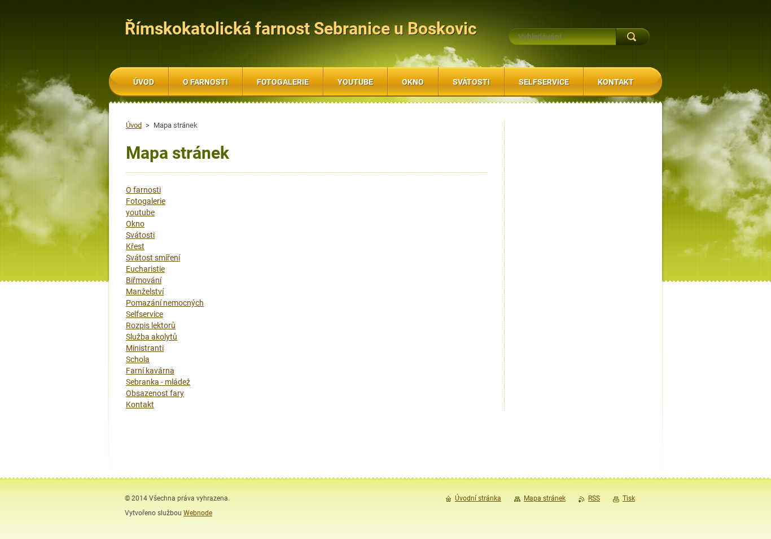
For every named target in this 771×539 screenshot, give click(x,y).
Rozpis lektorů (151, 325)
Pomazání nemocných (165, 302)
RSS (594, 498)
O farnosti (143, 189)
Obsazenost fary (155, 393)
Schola (138, 359)
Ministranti (145, 348)
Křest (135, 246)
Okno (135, 223)
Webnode (197, 513)
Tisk (629, 498)
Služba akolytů (151, 336)
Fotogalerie (145, 201)
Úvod (134, 125)
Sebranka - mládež (158, 381)
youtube (140, 212)
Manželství (145, 291)
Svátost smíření (153, 257)
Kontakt (140, 404)
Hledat (633, 36)
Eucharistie (145, 268)
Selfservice (144, 314)
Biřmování (143, 280)
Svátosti (140, 235)
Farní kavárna (150, 370)
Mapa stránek (545, 498)
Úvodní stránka (478, 498)
